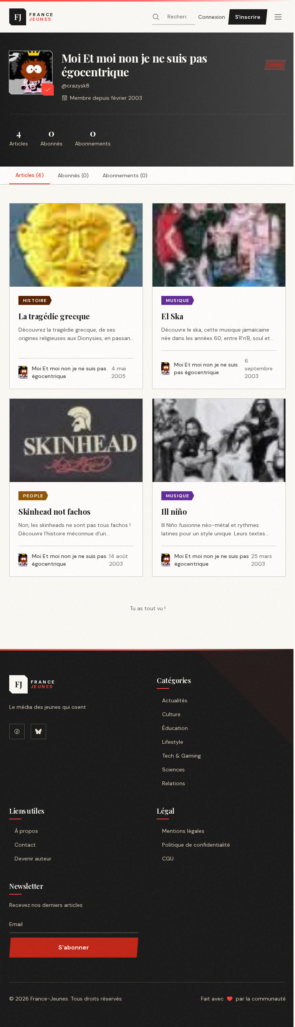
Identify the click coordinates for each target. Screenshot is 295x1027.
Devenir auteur (33, 858)
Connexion (211, 16)
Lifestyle (172, 741)
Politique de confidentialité (196, 844)
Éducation (175, 728)
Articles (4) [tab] (29, 175)
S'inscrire (247, 16)
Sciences (173, 769)
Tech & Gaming (181, 755)
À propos (26, 830)
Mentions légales (183, 830)
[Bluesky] (38, 731)
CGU (168, 858)
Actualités (174, 700)
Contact (25, 844)
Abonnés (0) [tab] (73, 175)
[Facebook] (17, 731)
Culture (171, 714)
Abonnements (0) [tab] (125, 175)
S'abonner (73, 947)
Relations (173, 783)
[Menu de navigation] (278, 17)
